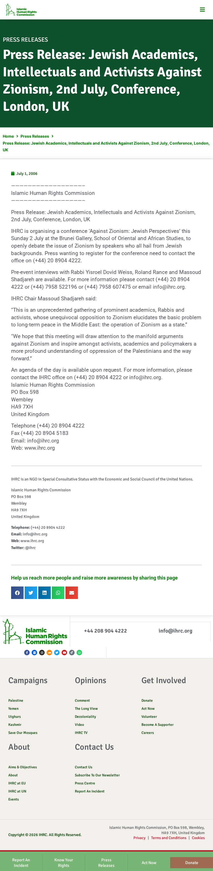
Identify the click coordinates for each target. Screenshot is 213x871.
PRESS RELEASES (25, 39)
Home (8, 136)
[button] (202, 10)
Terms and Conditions (168, 837)
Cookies (198, 837)
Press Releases (35, 136)
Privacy (139, 837)
